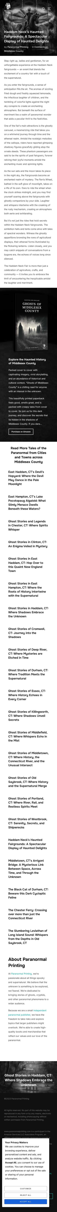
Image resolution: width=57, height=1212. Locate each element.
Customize (25, 1189)
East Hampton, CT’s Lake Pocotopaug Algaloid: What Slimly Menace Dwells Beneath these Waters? (27, 503)
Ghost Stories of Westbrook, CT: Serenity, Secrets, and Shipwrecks (27, 823)
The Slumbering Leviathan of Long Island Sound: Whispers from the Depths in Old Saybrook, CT (28, 937)
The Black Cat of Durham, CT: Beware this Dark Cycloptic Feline (28, 893)
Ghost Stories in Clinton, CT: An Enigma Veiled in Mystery (27, 544)
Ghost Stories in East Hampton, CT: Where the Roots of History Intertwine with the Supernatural (27, 589)
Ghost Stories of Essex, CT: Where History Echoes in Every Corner (27, 695)
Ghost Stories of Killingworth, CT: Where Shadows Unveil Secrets (28, 716)
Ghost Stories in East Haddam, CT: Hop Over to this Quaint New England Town (25, 565)
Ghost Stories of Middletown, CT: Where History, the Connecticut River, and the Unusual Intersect (28, 759)
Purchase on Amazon (21, 431)
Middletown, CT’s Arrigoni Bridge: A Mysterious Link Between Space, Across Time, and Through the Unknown (26, 869)
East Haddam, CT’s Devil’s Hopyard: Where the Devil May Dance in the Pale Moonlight (26, 478)
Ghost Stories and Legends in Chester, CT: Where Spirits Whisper (28, 525)
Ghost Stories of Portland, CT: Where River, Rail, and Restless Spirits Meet (26, 802)
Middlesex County (14, 51)
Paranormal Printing (17, 47)
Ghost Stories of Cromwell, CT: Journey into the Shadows (26, 633)
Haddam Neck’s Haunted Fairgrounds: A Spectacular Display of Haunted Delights (27, 844)
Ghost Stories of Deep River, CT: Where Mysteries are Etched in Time (27, 654)
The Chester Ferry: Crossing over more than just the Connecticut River (27, 914)
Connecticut (41, 47)
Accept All (25, 1202)
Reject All (25, 1195)
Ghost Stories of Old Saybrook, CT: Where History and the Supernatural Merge (28, 782)
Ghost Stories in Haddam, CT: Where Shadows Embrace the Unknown (28, 612)
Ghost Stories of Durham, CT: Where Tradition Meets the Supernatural (28, 674)
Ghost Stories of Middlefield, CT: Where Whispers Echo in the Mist (27, 736)
